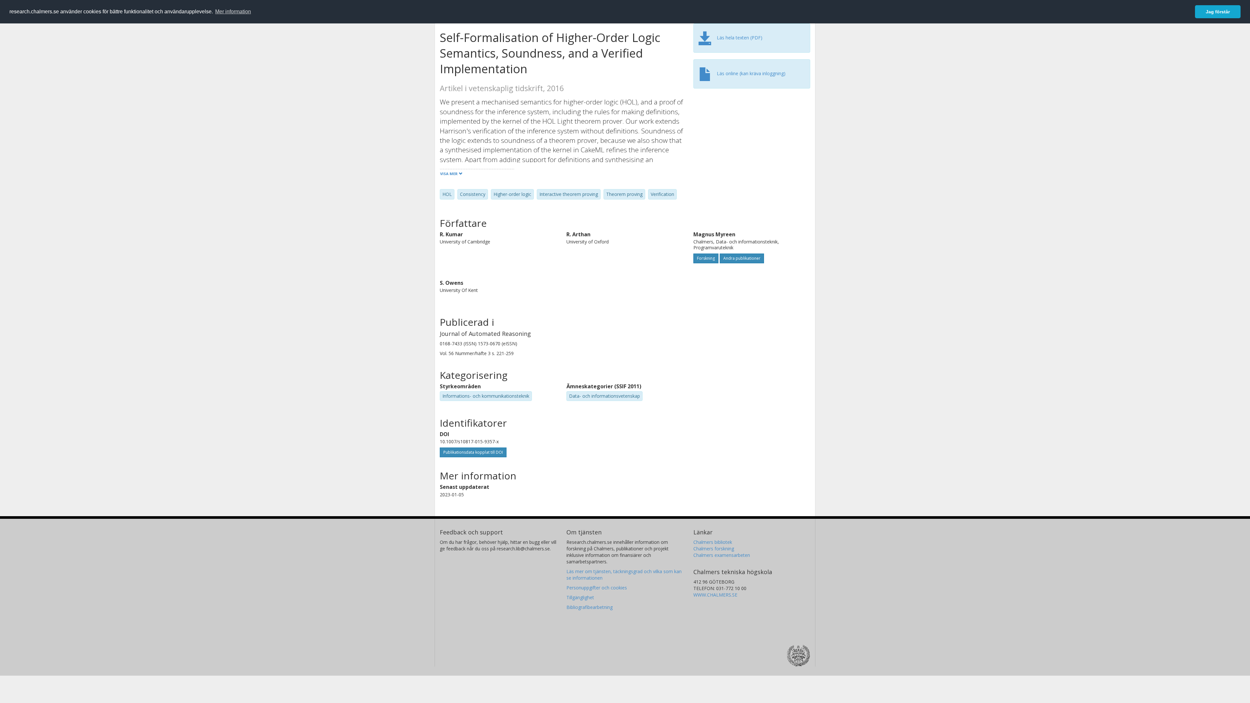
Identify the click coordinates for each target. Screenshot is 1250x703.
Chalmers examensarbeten (721, 555)
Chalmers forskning (713, 548)
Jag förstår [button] (1218, 11)
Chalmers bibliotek (712, 542)
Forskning (706, 258)
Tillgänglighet (580, 597)
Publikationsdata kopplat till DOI (473, 452)
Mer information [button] (233, 11)
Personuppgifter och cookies (596, 588)
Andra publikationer (741, 258)
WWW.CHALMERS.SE (715, 595)
